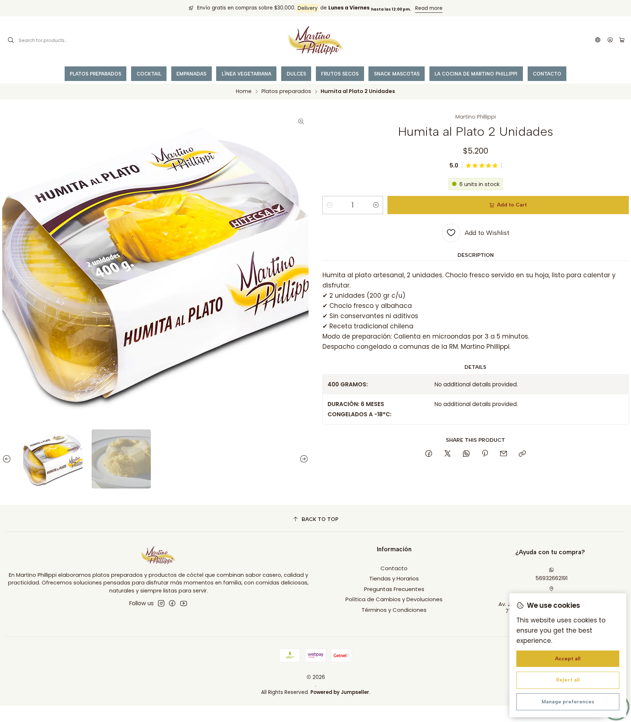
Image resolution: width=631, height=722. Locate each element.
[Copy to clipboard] (522, 454)
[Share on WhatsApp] (466, 454)
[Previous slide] (7, 459)
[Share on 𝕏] (447, 454)
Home (244, 91)
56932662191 (551, 578)
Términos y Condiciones (394, 610)
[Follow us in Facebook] (172, 603)
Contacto (394, 568)
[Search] (11, 40)
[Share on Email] (503, 454)
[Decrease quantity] (329, 205)
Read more (429, 8)
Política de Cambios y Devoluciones (394, 599)
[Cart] (621, 40)
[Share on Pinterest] (485, 454)
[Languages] (598, 40)
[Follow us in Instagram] (161, 603)
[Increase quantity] (376, 205)
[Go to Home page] (315, 40)
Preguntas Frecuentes (394, 589)
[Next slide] (303, 459)
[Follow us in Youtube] (183, 603)
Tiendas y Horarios (394, 578)
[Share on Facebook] (428, 454)
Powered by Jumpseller (339, 692)
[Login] (610, 40)
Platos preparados (286, 91)
